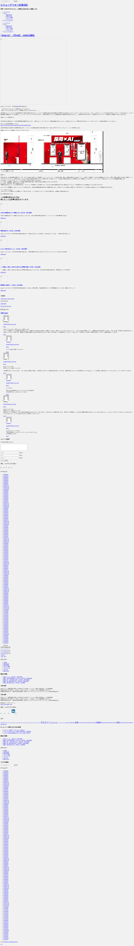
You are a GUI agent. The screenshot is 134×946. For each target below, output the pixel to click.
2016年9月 (5, 624)
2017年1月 (5, 622)
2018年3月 (5, 602)
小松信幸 (8, 341)
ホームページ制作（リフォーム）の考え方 (14, 730)
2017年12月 (6, 606)
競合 (127, 722)
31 (4, 655)
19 (6, 652)
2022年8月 (5, 544)
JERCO (4, 722)
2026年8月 (5, 474)
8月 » (5, 656)
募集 (71, 722)
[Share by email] (12, 468)
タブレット (38, 722)
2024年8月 (5, 509)
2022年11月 (6, 540)
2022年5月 (5, 549)
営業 (76, 722)
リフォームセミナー (61, 722)
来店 (113, 722)
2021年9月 (5, 556)
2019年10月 (6, 574)
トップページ (6, 11)
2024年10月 (6, 506)
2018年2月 (5, 603)
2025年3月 (5, 499)
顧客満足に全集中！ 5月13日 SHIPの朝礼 (12, 285)
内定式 (69, 722)
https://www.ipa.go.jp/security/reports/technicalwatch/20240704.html (16, 125)
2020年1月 (5, 569)
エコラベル (7, 722)
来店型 (115, 722)
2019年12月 (6, 571)
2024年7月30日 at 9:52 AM (12, 425)
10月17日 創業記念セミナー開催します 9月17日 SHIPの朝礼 (16, 212)
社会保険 (123, 722)
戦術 (104, 722)
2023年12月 (6, 521)
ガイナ (10, 722)
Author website (10, 298)
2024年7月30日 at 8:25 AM (9, 361)
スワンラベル (30, 722)
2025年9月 (5, 490)
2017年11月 (6, 607)
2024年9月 (5, 508)
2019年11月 (6, 572)
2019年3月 (5, 584)
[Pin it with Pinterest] (7, 468)
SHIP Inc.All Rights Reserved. (11, 941)
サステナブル (18, 722)
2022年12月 (6, 539)
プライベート (9, 19)
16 (2, 652)
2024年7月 (5, 511)
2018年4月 (5, 600)
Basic (1, 722)
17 (4, 652)
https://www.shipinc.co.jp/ (6, 704)
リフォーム (53, 722)
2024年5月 (5, 514)
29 (1, 655)
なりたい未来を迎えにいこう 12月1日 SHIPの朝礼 (14, 248)
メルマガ (5, 669)
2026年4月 (5, 480)
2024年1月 (5, 520)
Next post (9, 306)
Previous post (3, 306)
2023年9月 (5, 525)
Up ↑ (2, 944)
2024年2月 (5, 518)
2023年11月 (6, 522)
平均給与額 (94, 722)
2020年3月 (5, 566)
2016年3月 (5, 629)
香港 (5, 724)
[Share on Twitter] (4, 468)
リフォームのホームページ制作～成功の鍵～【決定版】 (17, 731)
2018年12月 (6, 588)
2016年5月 (5, 626)
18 (5, 652)
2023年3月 (5, 534)
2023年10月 (6, 524)
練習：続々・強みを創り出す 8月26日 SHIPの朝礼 (16, 679)
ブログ (5, 13)
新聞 (111, 722)
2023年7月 (5, 528)
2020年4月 (5, 565)
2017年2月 (5, 621)
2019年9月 (5, 575)
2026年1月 (5, 484)
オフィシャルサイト (8, 20)
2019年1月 (5, 587)
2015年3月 (5, 640)
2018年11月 (6, 590)
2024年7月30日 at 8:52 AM (9, 404)
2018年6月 (5, 597)
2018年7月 (5, 596)
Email (20, 455)
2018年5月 (5, 599)
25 (5, 653)
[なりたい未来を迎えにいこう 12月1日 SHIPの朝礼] (4, 246)
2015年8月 (5, 635)
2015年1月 (5, 643)
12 (6, 650)
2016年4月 (5, 628)
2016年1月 (5, 632)
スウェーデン (23, 722)
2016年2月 (5, 631)
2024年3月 (5, 517)
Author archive (4, 298)
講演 (1, 724)
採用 (107, 722)
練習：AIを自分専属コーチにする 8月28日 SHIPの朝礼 (17, 678)
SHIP (17, 106)
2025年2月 (5, 500)
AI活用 (5, 662)
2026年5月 (5, 479)
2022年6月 (5, 547)
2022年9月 (5, 543)
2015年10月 (6, 634)
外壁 (81, 722)
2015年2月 (5, 641)
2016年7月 (5, 625)
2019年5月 (5, 581)
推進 (109, 722)
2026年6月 (5, 477)
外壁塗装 (83, 722)
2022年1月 (5, 555)
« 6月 (2, 656)
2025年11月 (6, 487)
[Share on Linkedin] (9, 468)
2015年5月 (5, 637)
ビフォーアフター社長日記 (14, 5)
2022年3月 (5, 552)
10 (4, 650)
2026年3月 (5, 481)
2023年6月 (5, 530)
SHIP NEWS (9, 14)
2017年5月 (5, 616)
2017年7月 (5, 613)
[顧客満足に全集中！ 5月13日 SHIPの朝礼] (4, 282)
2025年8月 (5, 492)
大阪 (86, 722)
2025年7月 (5, 493)
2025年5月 (5, 496)
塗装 (79, 722)
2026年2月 (5, 483)
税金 (126, 722)
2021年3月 (5, 559)
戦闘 (106, 722)
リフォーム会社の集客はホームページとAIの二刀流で (16, 733)
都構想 (3, 724)
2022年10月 (6, 541)
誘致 (132, 722)
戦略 (102, 722)
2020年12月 (6, 562)
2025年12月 (6, 486)
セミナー (34, 722)
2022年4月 (5, 550)
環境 (118, 722)
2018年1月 (5, 604)
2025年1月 (5, 502)
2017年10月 (6, 609)
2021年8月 (5, 558)
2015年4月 (5, 638)
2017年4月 (5, 618)
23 (2, 653)
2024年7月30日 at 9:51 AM (12, 383)
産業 (121, 722)
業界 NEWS (9, 16)
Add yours (4, 313)
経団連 (130, 722)
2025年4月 (5, 498)
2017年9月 (5, 610)
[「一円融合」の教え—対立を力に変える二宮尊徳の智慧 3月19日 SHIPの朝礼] (4, 264)
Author (20, 452)
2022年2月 (5, 553)
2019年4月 (5, 583)
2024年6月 (5, 512)
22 (1, 653)
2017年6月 (5, 615)
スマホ (27, 722)
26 (6, 653)
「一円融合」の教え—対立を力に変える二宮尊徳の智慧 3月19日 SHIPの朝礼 (21, 267)
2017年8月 (5, 612)
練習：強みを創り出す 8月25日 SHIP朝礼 (14, 682)
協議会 (73, 722)
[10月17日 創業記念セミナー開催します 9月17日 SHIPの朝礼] (4, 209)
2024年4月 (5, 515)
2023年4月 (5, 533)
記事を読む (3, 218)
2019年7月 (5, 578)
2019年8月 (5, 577)
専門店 (88, 722)
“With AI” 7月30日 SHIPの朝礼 (18, 35)
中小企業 (66, 722)
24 (4, 653)
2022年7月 (5, 546)
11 (5, 650)
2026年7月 (5, 476)
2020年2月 (5, 568)
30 (2, 655)
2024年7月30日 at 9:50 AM (12, 344)
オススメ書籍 (9, 17)
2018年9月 (5, 593)
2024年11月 (6, 505)
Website (21, 457)
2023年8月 (5, 527)
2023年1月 (5, 537)
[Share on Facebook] (2, 468)
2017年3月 (5, 619)
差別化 (91, 722)
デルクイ (45, 722)
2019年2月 (5, 585)
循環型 (98, 722)
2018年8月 (5, 594)
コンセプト (14, 722)
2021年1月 (5, 561)
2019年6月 (5, 580)
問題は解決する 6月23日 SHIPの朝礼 (10, 230)
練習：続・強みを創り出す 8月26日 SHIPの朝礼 (16, 681)
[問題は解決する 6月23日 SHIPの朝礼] (4, 228)
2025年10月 (6, 489)
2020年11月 (6, 563)
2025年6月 (5, 495)
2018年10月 (6, 591)
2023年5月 (5, 531)
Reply (4, 326)
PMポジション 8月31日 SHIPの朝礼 (12, 676)
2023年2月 (5, 536)
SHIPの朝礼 (3, 303)
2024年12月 (6, 503)
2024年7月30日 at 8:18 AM (9, 324)
